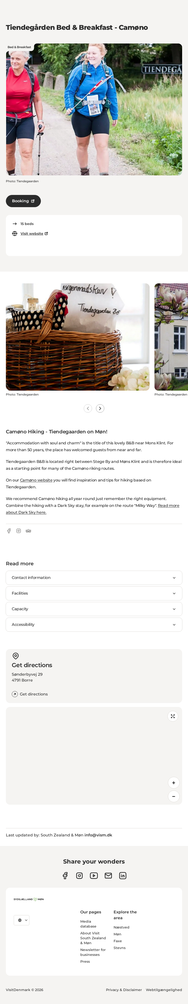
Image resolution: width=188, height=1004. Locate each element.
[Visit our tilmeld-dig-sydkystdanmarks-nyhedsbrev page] (108, 875)
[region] (94, 756)
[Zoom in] (174, 783)
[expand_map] (172, 716)
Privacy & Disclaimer (124, 990)
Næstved (121, 927)
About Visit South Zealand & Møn (93, 938)
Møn (117, 934)
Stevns (120, 948)
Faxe (118, 941)
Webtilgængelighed (164, 990)
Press (85, 961)
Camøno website (36, 480)
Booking (20, 201)
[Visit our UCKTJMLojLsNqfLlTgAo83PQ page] (94, 875)
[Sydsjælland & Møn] (29, 899)
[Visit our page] (79, 875)
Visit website (32, 233)
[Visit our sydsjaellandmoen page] (65, 875)
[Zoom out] (174, 796)
